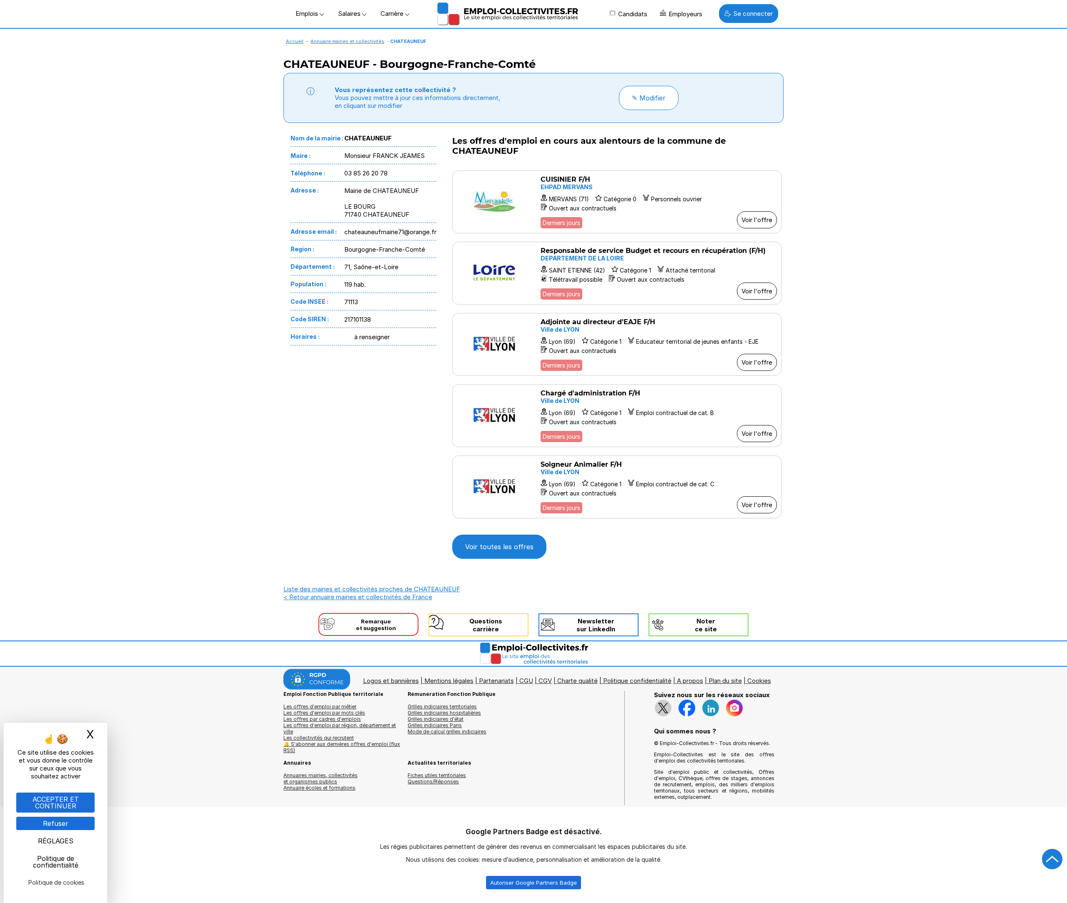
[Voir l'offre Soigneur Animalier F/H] (617, 487)
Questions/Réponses (433, 781)
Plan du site (725, 681)
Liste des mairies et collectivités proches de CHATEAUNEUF (371, 589)
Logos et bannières (391, 681)
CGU (526, 681)
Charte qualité (577, 681)
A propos (690, 681)
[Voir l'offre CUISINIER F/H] (617, 202)
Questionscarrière (485, 625)
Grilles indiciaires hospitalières (444, 713)
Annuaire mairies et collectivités (347, 41)
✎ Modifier (649, 98)
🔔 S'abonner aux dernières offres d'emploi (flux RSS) (341, 747)
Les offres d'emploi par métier (319, 706)
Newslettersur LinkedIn (595, 625)
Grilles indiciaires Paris (435, 725)
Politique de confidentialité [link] (55, 861)
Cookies (759, 681)
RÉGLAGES (55, 841)
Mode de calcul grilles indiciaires (447, 731)
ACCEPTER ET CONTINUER (56, 802)
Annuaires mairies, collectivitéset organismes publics (320, 778)
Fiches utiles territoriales (437, 775)
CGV (545, 681)
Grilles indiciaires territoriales (442, 706)
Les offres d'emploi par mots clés (324, 713)
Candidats (632, 14)
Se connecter (753, 14)
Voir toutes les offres (499, 547)
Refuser (55, 823)
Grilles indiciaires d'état (435, 719)
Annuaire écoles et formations (319, 788)
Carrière (393, 14)
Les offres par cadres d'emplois (322, 719)
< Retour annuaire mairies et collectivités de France (357, 597)
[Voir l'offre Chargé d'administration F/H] (617, 416)
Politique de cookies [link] (56, 882)
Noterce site (706, 625)
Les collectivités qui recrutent (318, 738)
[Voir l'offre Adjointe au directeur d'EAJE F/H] (617, 344)
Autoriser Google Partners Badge (533, 882)
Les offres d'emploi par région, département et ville (339, 728)
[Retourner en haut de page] (1052, 859)
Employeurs (685, 14)
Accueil (294, 41)
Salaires (350, 14)
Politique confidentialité (637, 681)
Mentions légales (448, 681)
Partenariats (496, 681)
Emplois (308, 14)
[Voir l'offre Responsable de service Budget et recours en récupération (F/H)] (617, 273)
